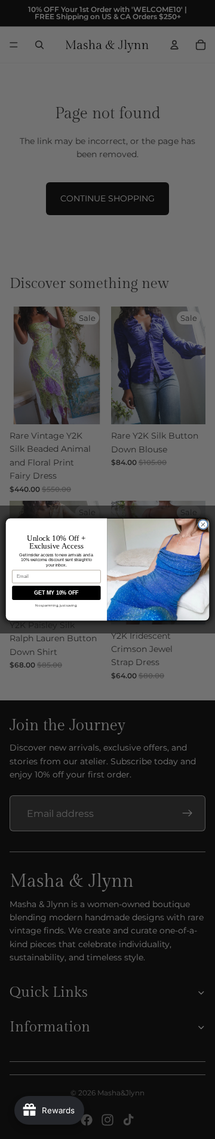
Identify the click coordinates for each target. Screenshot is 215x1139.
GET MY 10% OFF (56, 593)
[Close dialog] (202, 524)
